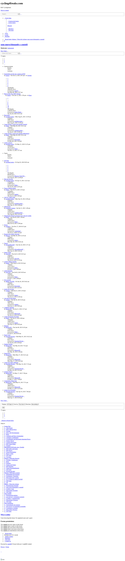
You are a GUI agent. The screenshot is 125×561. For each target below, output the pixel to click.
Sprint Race (7, 353)
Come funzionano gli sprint (11, 316)
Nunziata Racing (10, 336)
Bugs (30, 95)
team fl (16, 90)
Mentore (6, 326)
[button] (4, 63)
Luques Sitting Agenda (10, 261)
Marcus (8, 235)
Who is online (5, 515)
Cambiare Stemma (9, 307)
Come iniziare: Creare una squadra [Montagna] (16, 133)
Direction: (28, 404)
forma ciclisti (7, 252)
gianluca (8, 226)
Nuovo (6, 243)
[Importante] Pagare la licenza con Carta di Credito (17, 216)
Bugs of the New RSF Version (12, 94)
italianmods (11, 48)
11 (8, 107)
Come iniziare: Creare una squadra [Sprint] (15, 124)
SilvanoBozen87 (10, 245)
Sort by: (16, 404)
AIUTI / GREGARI (9, 197)
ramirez (16, 194)
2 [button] (4, 60)
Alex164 (8, 254)
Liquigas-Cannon (10, 208)
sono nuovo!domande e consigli (14, 44)
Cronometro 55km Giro (10, 381)
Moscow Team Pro (19, 176)
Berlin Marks (17, 112)
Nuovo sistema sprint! (10, 188)
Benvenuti (7, 115)
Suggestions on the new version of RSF (14, 74)
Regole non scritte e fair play (11, 234)
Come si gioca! (8, 142)
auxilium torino (10, 116)
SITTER (6, 160)
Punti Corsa (7, 335)
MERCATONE (10, 281)
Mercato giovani (8, 179)
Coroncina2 (17, 231)
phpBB (9, 544)
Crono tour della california (11, 362)
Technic (29, 75)
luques (7, 75)
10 (8, 106)
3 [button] (4, 62)
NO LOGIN (7, 280)
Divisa (6, 225)
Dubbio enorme (8, 344)
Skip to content (5, 10)
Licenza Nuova (8, 371)
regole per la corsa (9, 289)
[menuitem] (13, 21)
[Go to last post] (18, 90)
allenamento (7, 206)
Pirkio (7, 126)
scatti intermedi (8, 271)
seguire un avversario (9, 390)
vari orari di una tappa (10, 298)
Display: (4, 404)
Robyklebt (17, 139)
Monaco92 (9, 309)
